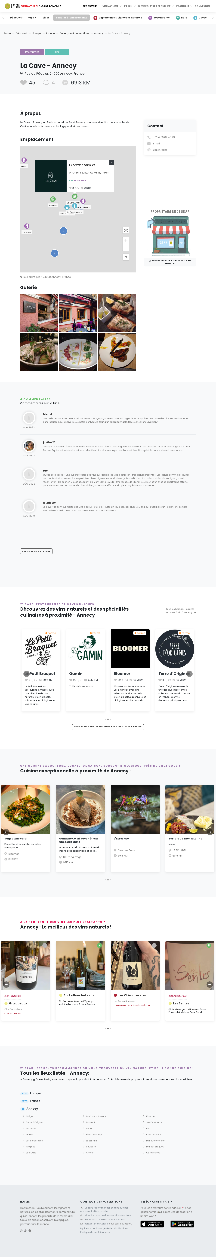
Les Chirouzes (78, 995)
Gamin (31, 673)
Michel (47, 414)
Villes (46, 17)
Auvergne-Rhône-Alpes (74, 33)
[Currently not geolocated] (125, 257)
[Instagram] (21, 1231)
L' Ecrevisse (66, 838)
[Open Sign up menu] (173, 6)
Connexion (202, 6)
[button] (53, 199)
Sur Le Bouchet (24, 995)
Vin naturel (110, 6)
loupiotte (49, 503)
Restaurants (162, 17)
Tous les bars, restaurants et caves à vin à (180, 610)
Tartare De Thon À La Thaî (131, 838)
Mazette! (30, 1128)
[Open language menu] (191, 6)
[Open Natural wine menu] (121, 6)
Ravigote (91, 1146)
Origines (30, 1146)
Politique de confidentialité (95, 1232)
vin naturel (174, 1208)
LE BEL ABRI (124, 850)
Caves (203, 17)
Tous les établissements (71, 17)
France (50, 33)
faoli (46, 470)
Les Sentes (126, 1003)
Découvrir (90, 6)
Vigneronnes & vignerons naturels (120, 17)
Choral (89, 1152)
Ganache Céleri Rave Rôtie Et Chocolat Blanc (23, 840)
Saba (89, 1128)
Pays (31, 17)
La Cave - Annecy (96, 1116)
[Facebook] (29, 1231)
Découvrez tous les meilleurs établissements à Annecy (108, 727)
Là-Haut (90, 1122)
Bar (57, 52)
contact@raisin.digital (96, 1223)
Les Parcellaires (34, 1140)
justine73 (49, 442)
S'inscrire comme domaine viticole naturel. (108, 1215)
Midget (29, 1116)
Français (182, 6)
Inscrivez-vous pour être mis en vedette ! (171, 262)
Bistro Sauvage (17, 857)
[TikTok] (25, 1231)
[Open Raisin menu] (135, 6)
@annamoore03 (123, 995)
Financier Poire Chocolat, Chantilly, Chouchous (186, 840)
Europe (36, 33)
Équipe (84, 1228)
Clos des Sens (71, 850)
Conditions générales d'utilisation (108, 1228)
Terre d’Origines (129, 673)
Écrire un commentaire (36, 551)
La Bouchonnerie (174, 673)
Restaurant (32, 52)
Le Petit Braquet (155, 1146)
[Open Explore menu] (99, 6)
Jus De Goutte (154, 1122)
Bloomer (77, 673)
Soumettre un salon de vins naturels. (105, 1219)
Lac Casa (30, 1152)
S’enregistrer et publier (154, 6)
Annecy (99, 33)
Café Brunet (153, 1152)
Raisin (7, 33)
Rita (148, 1128)
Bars (184, 17)
